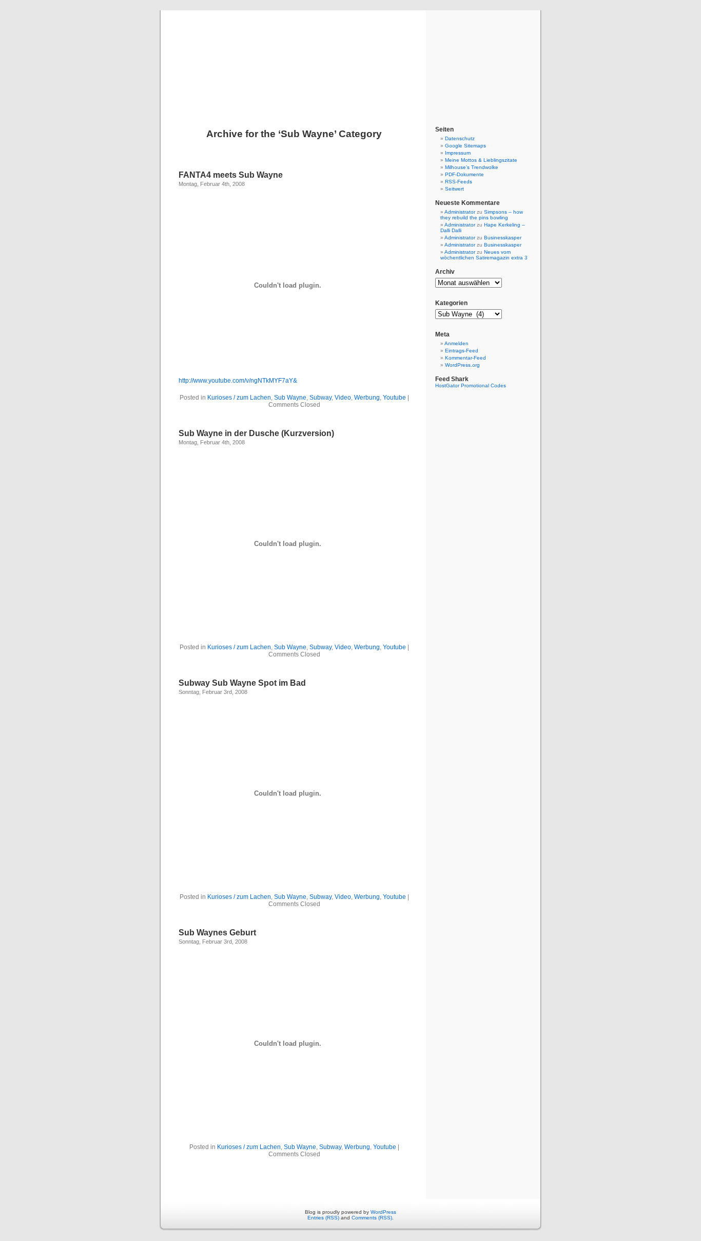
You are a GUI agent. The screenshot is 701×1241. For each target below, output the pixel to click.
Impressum (458, 153)
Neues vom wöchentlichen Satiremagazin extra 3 (484, 254)
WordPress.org (462, 365)
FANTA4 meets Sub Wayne (231, 175)
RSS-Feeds (458, 181)
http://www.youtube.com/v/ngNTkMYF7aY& (238, 380)
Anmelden (456, 343)
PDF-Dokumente (464, 174)
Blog (350, 57)
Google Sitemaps (465, 145)
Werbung (367, 397)
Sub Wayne (290, 397)
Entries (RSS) (323, 1217)
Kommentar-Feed (465, 358)
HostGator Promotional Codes (470, 385)
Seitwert (454, 189)
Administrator (459, 212)
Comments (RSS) (372, 1217)
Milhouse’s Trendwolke (471, 167)
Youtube (394, 397)
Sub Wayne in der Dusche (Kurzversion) (256, 433)
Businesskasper (502, 237)
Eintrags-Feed (461, 350)
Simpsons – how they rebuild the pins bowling (481, 214)
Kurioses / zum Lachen (239, 397)
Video (343, 397)
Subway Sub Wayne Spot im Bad (242, 683)
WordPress (383, 1212)
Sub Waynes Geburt (217, 932)
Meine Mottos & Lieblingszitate (481, 160)
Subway (320, 397)
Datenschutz (460, 138)
